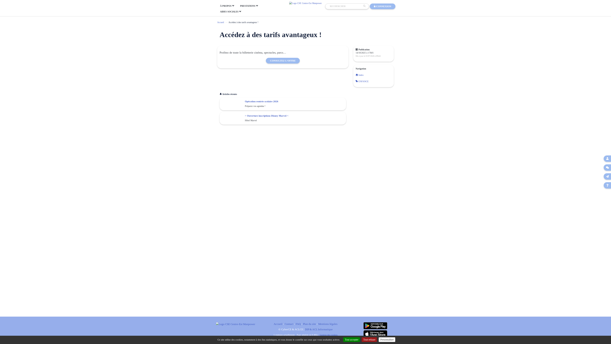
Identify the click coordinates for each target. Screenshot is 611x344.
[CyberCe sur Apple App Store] (375, 334)
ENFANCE (363, 81)
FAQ (298, 324)
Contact (289, 324)
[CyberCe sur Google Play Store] (375, 325)
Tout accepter (351, 339)
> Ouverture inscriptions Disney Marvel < (266, 115)
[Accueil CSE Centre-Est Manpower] (305, 3)
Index (361, 75)
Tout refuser (369, 339)
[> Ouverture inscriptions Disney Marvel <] (232, 118)
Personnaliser (387, 339)
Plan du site (309, 324)
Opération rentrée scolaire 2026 (261, 101)
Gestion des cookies (328, 335)
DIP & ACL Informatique (319, 329)
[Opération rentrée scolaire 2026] (232, 103)
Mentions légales (327, 324)
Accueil (220, 22)
